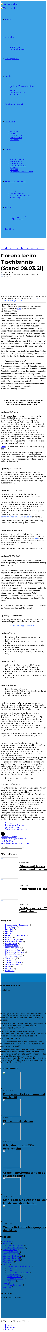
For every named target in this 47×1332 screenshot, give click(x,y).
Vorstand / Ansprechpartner (22, 86)
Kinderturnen (16, 161)
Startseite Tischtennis (15, 248)
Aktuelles (9, 37)
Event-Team (15, 47)
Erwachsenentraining (14, 825)
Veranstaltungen (17, 49)
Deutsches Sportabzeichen (21, 172)
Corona (8, 823)
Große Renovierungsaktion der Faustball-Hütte (25, 1174)
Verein (8, 76)
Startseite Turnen (13, 954)
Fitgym (13, 191)
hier (36, 538)
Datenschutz (11, 1327)
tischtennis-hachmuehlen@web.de (21, 299)
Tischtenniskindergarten (16, 829)
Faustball (14, 170)
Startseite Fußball (13, 950)
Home (8, 20)
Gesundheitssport (17, 193)
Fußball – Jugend (17, 219)
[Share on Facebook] (3, 834)
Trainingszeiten (12, 59)
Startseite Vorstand (13, 956)
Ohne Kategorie (12, 948)
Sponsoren (14, 94)
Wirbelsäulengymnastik (20, 196)
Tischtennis (10, 122)
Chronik (13, 88)
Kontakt (8, 1325)
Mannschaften (16, 138)
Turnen (8, 149)
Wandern (14, 168)
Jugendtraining (12, 827)
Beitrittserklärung (17, 92)
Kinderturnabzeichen (18, 1121)
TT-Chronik (14, 140)
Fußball (8, 207)
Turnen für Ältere (18, 166)
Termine (13, 134)
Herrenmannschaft (18, 217)
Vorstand (9, 969)
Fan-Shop (9, 229)
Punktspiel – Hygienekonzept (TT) (24, 626)
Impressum (10, 1329)
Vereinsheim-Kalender (15, 104)
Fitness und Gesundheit (15, 182)
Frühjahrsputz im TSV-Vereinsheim (18, 1147)
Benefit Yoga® (16, 198)
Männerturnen (16, 163)
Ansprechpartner (17, 159)
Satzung (13, 90)
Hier (3, 447)
